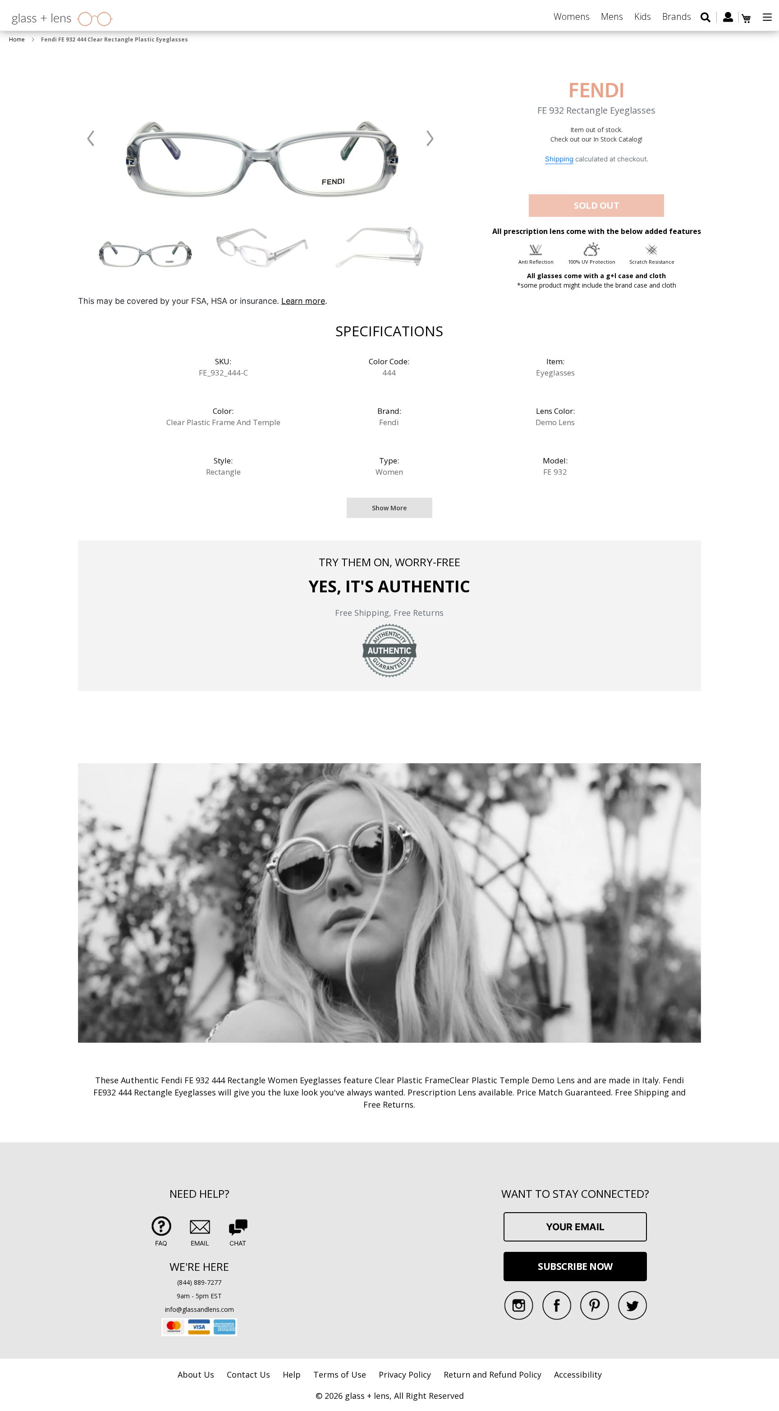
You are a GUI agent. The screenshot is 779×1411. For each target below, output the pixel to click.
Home (17, 39)
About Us (196, 1374)
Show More (389, 508)
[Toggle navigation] (767, 17)
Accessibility (578, 1374)
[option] (145, 247)
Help (292, 1374)
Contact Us (248, 1374)
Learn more (303, 301)
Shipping (559, 159)
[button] (91, 138)
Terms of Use (339, 1374)
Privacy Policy (405, 1374)
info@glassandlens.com (199, 1309)
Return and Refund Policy (492, 1374)
